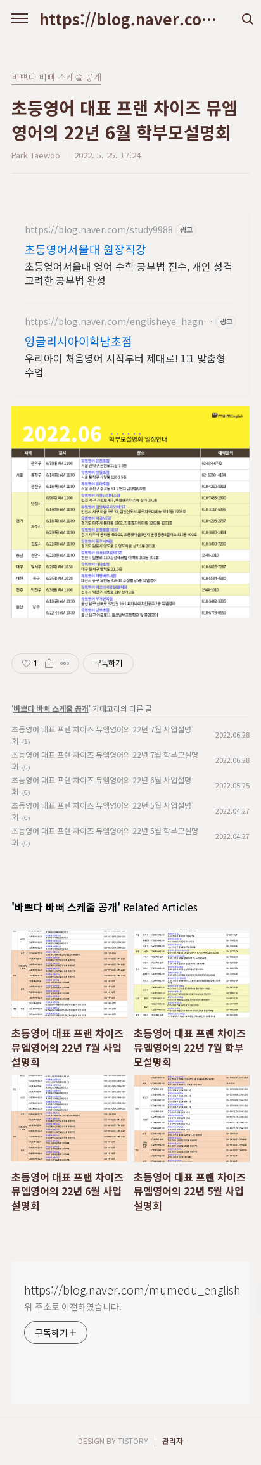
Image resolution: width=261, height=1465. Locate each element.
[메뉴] (19, 19)
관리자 (172, 1440)
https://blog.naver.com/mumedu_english (130, 19)
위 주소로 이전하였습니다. (73, 1306)
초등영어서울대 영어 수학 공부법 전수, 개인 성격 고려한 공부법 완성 (128, 273)
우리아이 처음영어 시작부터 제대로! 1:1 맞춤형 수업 (125, 364)
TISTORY (133, 1440)
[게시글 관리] (65, 663)
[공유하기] (49, 663)
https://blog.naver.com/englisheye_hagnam (116, 321)
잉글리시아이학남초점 (78, 341)
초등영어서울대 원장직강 (85, 249)
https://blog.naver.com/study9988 (99, 229)
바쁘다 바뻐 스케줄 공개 (51, 708)
